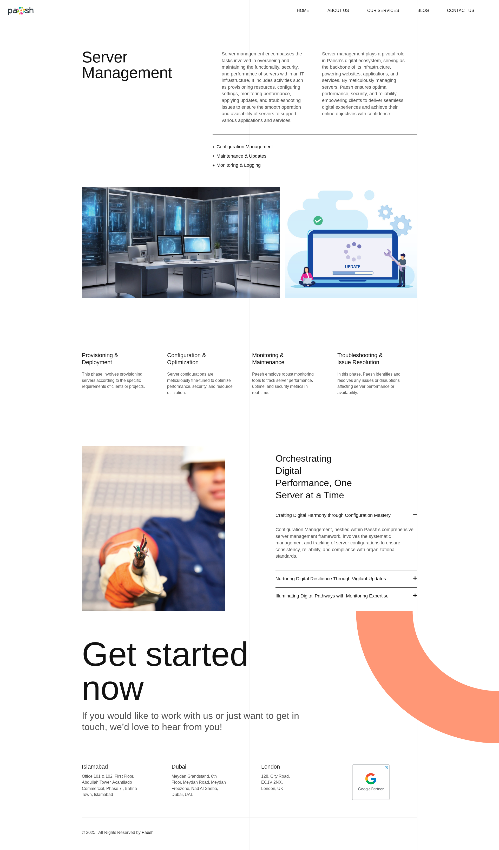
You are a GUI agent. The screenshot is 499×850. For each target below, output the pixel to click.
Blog (423, 10)
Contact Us (460, 10)
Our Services (383, 10)
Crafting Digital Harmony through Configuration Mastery (333, 515)
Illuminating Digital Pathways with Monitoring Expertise (332, 595)
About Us (338, 10)
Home (303, 10)
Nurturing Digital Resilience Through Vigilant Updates (330, 578)
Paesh (148, 832)
